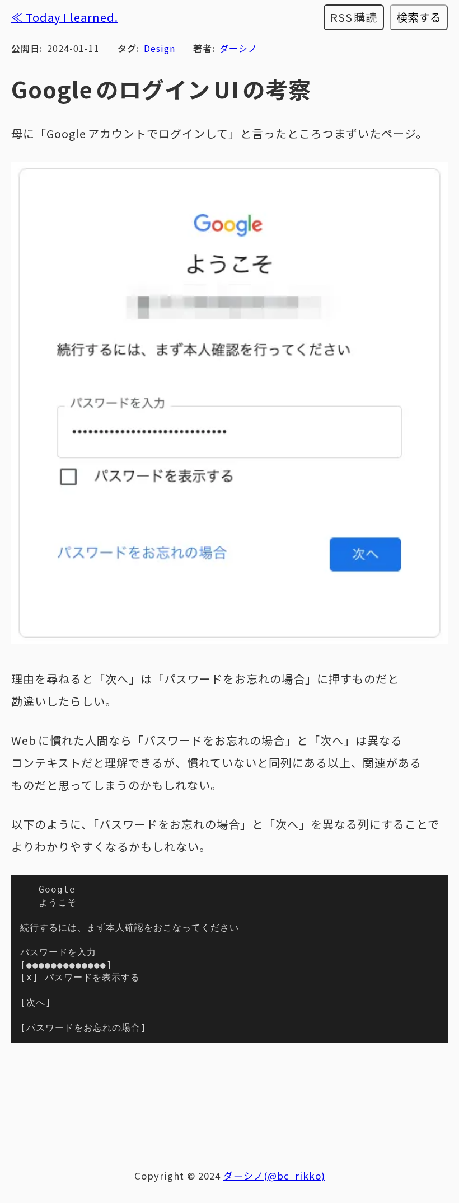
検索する (418, 17)
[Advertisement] (229, 1099)
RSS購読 (354, 17)
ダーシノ (238, 48)
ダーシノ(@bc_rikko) (274, 1175)
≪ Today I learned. (64, 17)
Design (159, 48)
